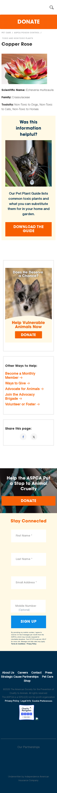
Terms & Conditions (18, 644)
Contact (36, 672)
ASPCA (28, 662)
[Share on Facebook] (23, 436)
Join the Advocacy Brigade (20, 396)
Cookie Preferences (42, 701)
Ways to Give (15, 383)
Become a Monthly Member (20, 375)
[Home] (29, 7)
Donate (28, 22)
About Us (8, 672)
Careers (23, 672)
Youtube (28, 728)
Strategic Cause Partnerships (19, 677)
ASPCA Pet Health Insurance (28, 769)
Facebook (13, 728)
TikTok (44, 728)
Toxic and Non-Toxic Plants (17, 38)
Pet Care (6, 33)
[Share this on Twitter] (33, 436)
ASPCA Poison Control (27, 33)
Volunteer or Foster (20, 404)
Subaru (28, 757)
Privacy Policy (31, 644)
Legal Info (26, 700)
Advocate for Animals (22, 388)
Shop (27, 681)
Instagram (36, 728)
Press (48, 672)
